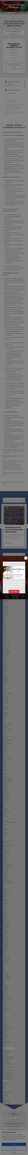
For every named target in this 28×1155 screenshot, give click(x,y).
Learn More (14, 591)
